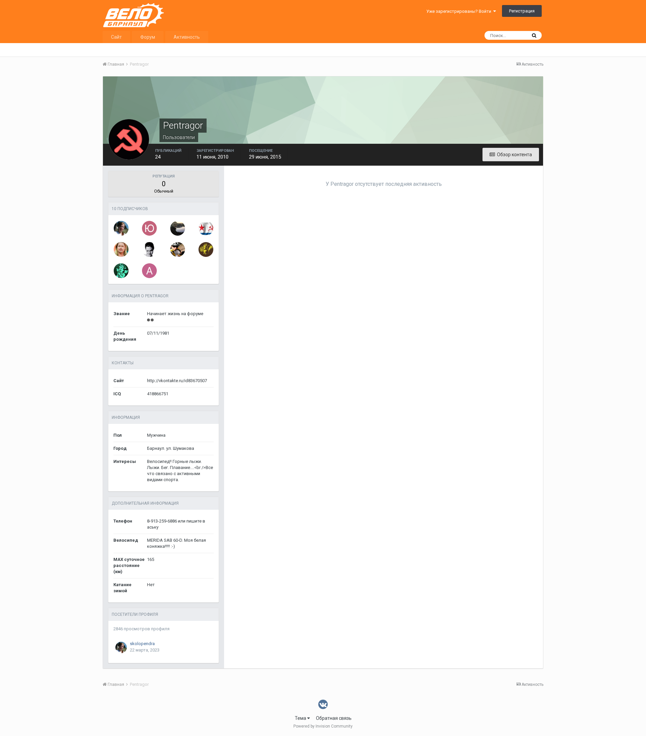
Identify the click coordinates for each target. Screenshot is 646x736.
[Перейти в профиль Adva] (206, 249)
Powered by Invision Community (323, 726)
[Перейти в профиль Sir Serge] (121, 270)
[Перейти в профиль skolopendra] (121, 228)
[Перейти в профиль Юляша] (149, 228)
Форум (147, 37)
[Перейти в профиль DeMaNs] (177, 228)
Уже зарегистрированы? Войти (459, 11)
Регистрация (522, 10)
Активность (187, 37)
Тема (301, 718)
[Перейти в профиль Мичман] (206, 228)
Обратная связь (334, 718)
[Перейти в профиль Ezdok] (121, 249)
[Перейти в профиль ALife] (149, 270)
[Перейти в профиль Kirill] (177, 249)
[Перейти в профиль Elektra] (149, 249)
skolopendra (142, 643)
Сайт (116, 37)
